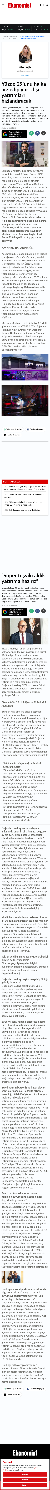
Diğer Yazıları (25, 75)
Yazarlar (10, 36)
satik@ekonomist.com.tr (25, 71)
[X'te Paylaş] (43, 133)
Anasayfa (5, 36)
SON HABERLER (12, 482)
